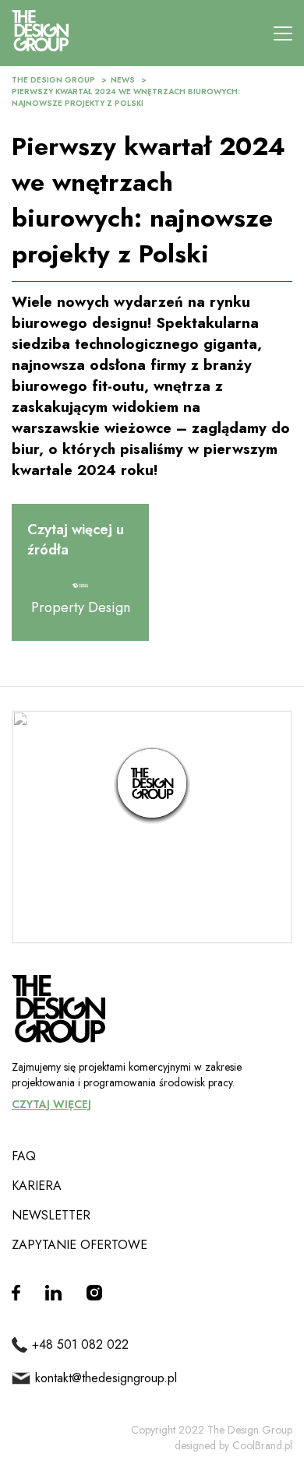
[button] (152, 785)
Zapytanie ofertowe (79, 1245)
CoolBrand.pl (262, 1445)
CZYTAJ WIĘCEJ (51, 1104)
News (123, 80)
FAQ (24, 1156)
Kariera (37, 1186)
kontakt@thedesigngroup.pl (106, 1378)
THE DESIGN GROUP (53, 80)
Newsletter (51, 1215)
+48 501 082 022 (80, 1344)
